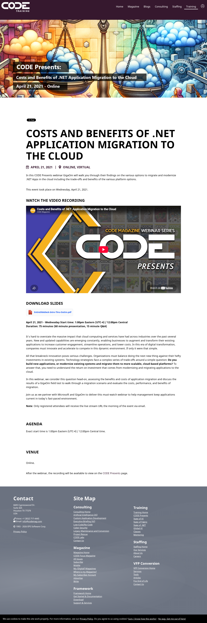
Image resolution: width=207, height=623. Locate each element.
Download (79, 599)
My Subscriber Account (85, 574)
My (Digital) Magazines (85, 568)
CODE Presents (112, 473)
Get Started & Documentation (88, 596)
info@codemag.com (32, 521)
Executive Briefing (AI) (84, 521)
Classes (137, 531)
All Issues (78, 558)
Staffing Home (140, 546)
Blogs (147, 6)
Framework (83, 588)
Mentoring (138, 534)
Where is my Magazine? (85, 571)
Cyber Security (80, 527)
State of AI (138, 518)
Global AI (138, 528)
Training (191, 6)
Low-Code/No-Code (83, 524)
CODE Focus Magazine (84, 555)
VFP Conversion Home (144, 568)
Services (137, 571)
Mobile (77, 565)
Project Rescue (81, 534)
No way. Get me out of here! (172, 618)
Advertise (78, 578)
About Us (138, 553)
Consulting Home (82, 511)
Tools (136, 574)
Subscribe (78, 562)
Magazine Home (81, 552)
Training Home (140, 512)
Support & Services (83, 602)
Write (76, 581)
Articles (137, 577)
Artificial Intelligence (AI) (85, 514)
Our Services (139, 549)
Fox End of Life (140, 581)
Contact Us (79, 540)
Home (119, 6)
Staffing (177, 6)
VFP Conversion (146, 563)
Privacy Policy (20, 531)
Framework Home (82, 593)
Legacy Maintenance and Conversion (91, 531)
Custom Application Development (90, 518)
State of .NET (139, 525)
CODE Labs (79, 537)
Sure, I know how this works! (142, 618)
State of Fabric (140, 521)
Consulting (161, 6)
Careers (137, 556)
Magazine (133, 6)
